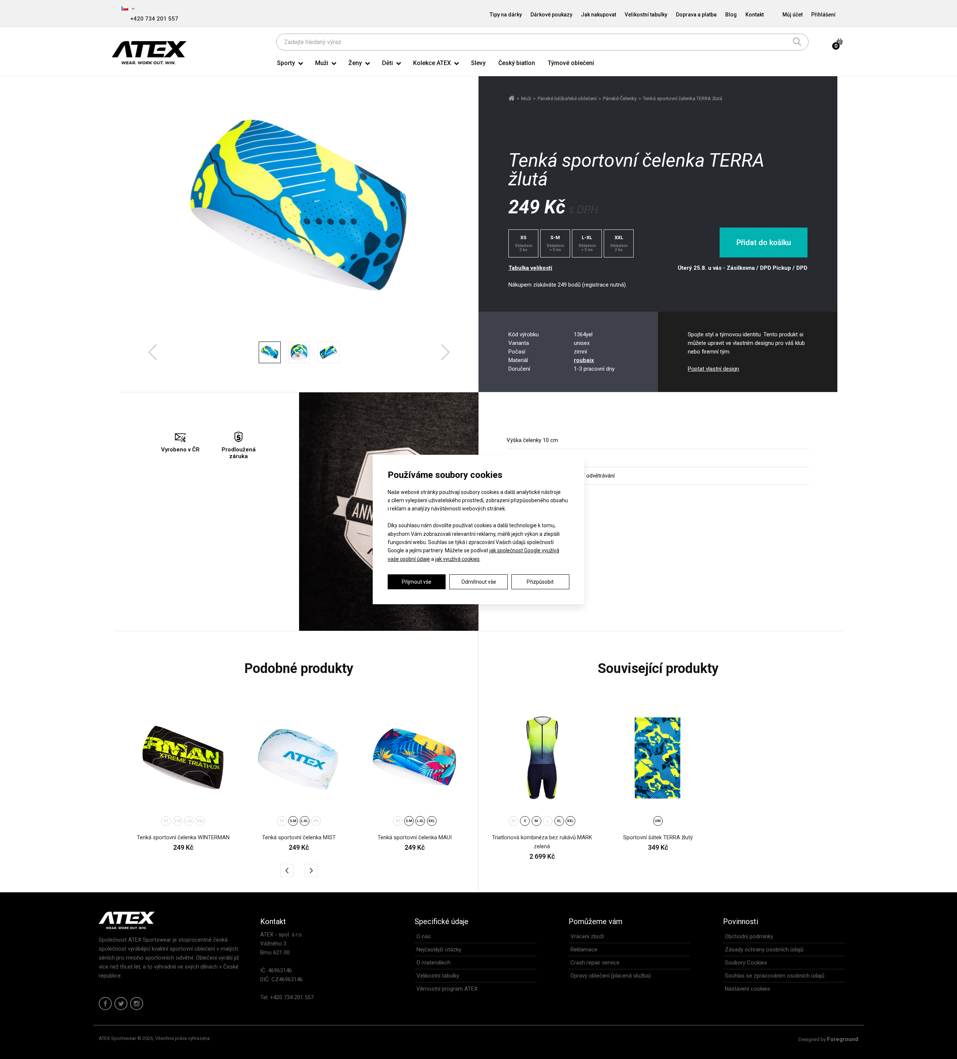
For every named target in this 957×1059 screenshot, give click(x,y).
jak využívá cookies (457, 559)
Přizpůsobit (540, 582)
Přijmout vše (416, 582)
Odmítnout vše (478, 582)
